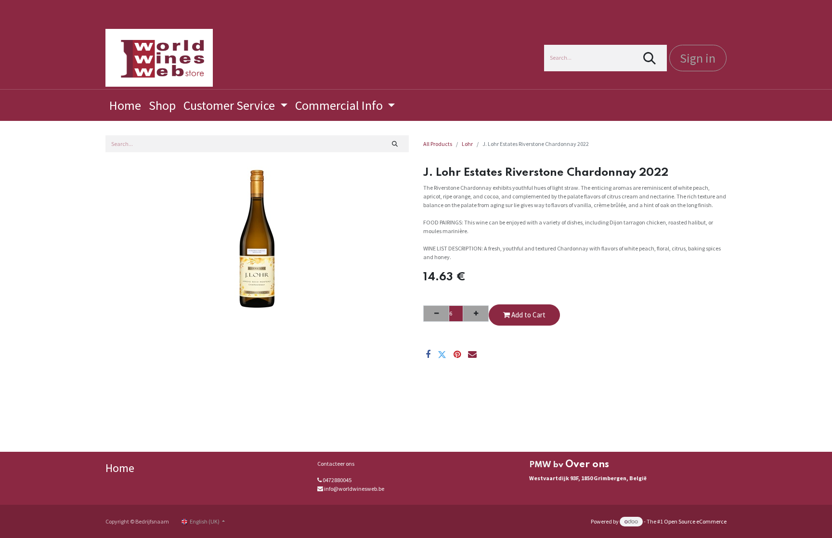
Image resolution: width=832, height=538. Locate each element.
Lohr (467, 143)
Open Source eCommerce (695, 521)
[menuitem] (125, 105)
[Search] (650, 58)
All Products (437, 143)
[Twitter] (442, 354)
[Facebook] (428, 354)
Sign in (697, 58)
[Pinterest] (457, 354)
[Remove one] (436, 313)
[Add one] (476, 313)
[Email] (472, 354)
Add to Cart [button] (528, 314)
